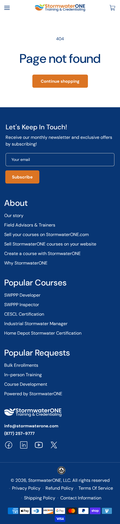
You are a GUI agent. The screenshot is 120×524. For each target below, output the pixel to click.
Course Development (25, 384)
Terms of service (95, 488)
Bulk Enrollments (21, 365)
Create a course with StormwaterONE (42, 253)
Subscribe (22, 177)
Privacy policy (26, 488)
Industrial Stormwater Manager (36, 324)
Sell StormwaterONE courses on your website (50, 244)
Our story (13, 215)
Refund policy (59, 488)
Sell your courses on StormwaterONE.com (46, 234)
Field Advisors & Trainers (29, 225)
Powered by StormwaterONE (33, 394)
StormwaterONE (44, 480)
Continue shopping (60, 81)
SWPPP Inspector (21, 305)
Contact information (80, 498)
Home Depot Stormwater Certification (42, 333)
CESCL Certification (24, 314)
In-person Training (23, 375)
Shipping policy (39, 498)
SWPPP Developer (22, 295)
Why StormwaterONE (25, 263)
